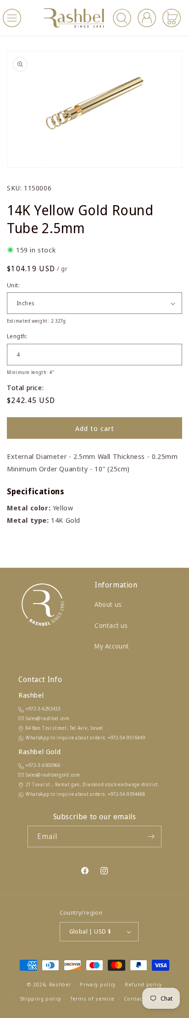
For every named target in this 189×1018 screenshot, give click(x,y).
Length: (17, 336)
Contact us (111, 625)
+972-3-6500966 (43, 765)
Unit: (13, 285)
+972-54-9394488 (126, 794)
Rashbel (60, 984)
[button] (12, 18)
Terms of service (92, 998)
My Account (111, 646)
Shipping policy (40, 998)
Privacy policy (98, 984)
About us (108, 604)
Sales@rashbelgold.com (53, 775)
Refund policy (143, 984)
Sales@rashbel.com (48, 718)
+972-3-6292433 (43, 708)
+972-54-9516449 (126, 737)
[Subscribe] (151, 836)
